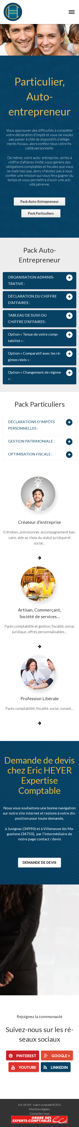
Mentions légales (39, 1109)
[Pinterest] (22, 1055)
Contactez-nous (40, 1113)
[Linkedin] (56, 1067)
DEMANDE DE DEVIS (39, 862)
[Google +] (57, 1055)
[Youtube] (23, 1067)
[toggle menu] (71, 12)
